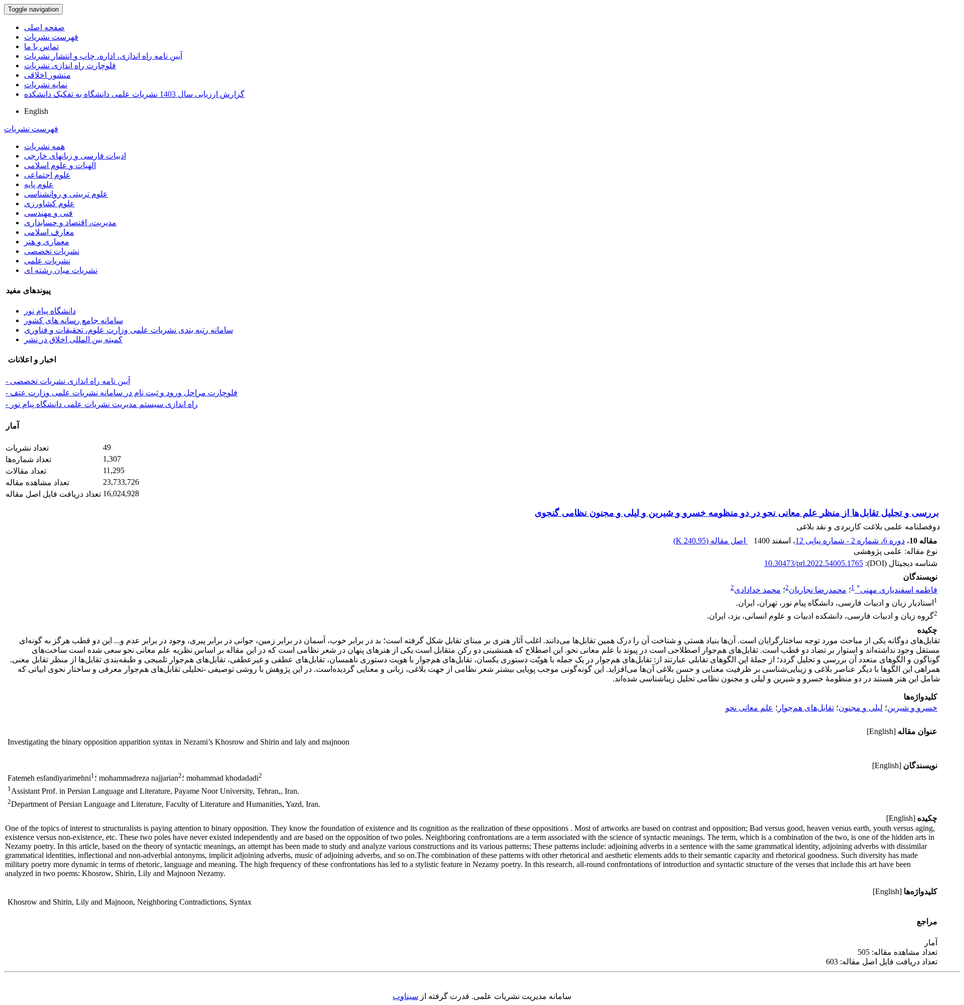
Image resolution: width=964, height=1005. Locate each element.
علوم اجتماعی (47, 175)
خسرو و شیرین (912, 707)
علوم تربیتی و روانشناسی (66, 194)
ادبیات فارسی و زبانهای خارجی (75, 156)
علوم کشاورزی (49, 203)
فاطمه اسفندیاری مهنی (897, 590)
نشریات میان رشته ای (60, 270)
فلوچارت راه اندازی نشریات (70, 65)
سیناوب (405, 996)
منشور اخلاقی (47, 75)
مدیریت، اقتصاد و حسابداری (70, 222)
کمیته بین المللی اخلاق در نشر (73, 339)
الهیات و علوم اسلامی (60, 165)
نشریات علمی (47, 260)
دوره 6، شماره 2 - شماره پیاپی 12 (850, 540)
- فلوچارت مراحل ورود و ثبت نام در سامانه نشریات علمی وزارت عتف (121, 392)
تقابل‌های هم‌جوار (806, 707)
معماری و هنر (46, 241)
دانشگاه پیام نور (50, 311)
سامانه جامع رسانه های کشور (73, 320)
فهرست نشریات (51, 37)
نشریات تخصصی (51, 251)
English (36, 111)
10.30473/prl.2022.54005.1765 (813, 563)
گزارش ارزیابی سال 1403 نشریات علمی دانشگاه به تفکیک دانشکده (134, 94)
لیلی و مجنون (860, 707)
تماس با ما (41, 46)
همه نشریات (44, 146)
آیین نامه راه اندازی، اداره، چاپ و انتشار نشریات (103, 56)
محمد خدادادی (757, 590)
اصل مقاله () (710, 540)
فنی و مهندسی (48, 213)
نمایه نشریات (45, 84)
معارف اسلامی (49, 232)
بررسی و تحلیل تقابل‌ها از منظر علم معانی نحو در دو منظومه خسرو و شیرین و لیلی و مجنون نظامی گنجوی (737, 513)
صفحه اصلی (44, 27)
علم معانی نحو (749, 707)
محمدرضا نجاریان (818, 590)
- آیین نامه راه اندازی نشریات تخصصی (68, 381)
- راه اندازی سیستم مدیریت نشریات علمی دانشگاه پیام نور (102, 404)
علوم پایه (39, 184)
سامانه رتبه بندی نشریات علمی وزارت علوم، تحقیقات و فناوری (128, 330)
